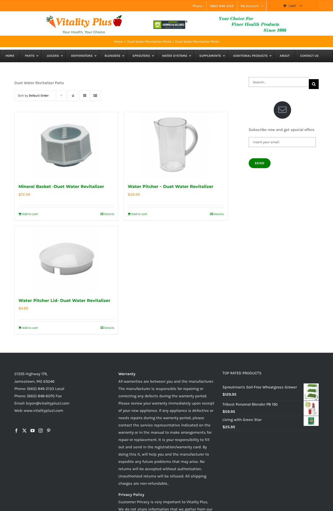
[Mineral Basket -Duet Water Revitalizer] (66, 145)
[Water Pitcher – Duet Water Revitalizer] (175, 145)
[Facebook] (16, 430)
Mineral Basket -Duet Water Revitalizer (61, 186)
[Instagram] (41, 430)
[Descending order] (73, 95)
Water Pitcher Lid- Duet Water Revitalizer (64, 300)
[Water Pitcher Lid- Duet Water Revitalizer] (66, 259)
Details (109, 214)
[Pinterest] (49, 430)
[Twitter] (24, 430)
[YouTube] (32, 430)
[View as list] (95, 96)
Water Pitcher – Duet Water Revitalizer (170, 186)
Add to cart (30, 214)
